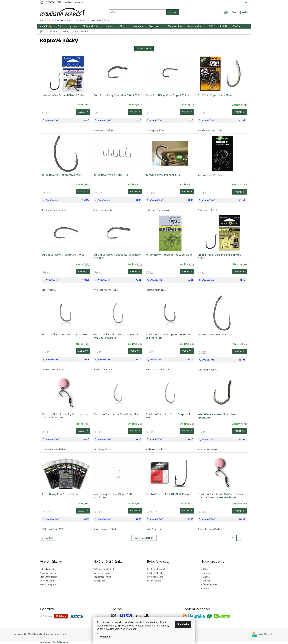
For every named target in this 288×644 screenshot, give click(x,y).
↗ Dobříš (205, 588)
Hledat (172, 12)
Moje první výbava (101, 573)
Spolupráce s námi (102, 577)
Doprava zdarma (48, 581)
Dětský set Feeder (155, 573)
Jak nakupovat (47, 569)
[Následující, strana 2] (239, 538)
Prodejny (81, 20)
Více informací (128, 629)
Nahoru (49, 537)
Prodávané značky (48, 577)
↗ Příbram (205, 573)
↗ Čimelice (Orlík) (209, 584)
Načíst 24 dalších (144, 537)
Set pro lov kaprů (155, 577)
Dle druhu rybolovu (59, 20)
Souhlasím (183, 624)
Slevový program (48, 584)
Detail (83, 112)
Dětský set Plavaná (156, 569)
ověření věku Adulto (60, 642)
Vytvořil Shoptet (266, 634)
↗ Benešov (206, 581)
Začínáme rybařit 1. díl (103, 569)
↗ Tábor (204, 569)
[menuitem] (45, 26)
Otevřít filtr (144, 48)
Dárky (40, 20)
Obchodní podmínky (49, 573)
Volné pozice (99, 581)
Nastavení (105, 636)
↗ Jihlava (205, 577)
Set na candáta (154, 581)
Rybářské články (100, 20)
